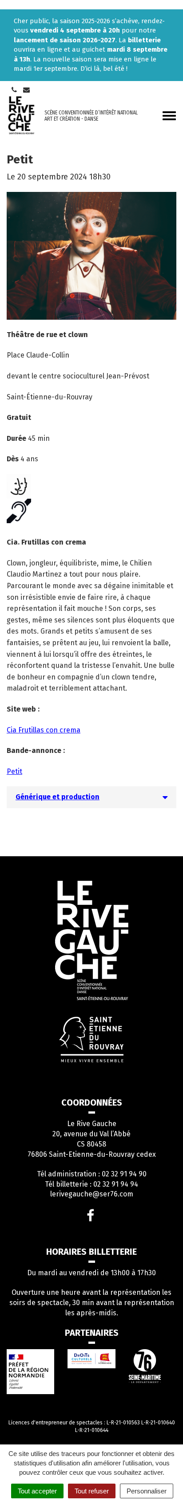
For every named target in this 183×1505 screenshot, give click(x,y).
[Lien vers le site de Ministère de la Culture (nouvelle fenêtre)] (30, 1371)
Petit (14, 771)
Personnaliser (147, 1491)
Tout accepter (37, 1491)
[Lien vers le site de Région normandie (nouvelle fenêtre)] (91, 1359)
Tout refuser (92, 1491)
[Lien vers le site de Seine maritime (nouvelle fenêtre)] (152, 1366)
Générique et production (57, 797)
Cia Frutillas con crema (43, 730)
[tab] (91, 797)
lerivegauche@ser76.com (91, 1194)
